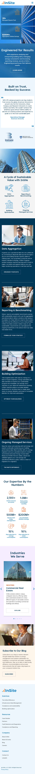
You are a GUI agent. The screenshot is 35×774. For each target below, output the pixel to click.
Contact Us (5, 755)
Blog (3, 742)
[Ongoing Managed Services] (26, 207)
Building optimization (8, 709)
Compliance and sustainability (11, 706)
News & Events (6, 739)
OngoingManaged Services (26, 211)
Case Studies (6, 718)
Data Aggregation (9, 195)
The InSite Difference (8, 700)
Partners (4, 721)
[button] (15, 618)
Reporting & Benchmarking (25, 195)
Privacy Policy (4, 769)
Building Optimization (9, 211)
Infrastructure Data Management (11, 703)
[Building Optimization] (9, 208)
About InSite (5, 736)
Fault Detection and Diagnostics (11, 724)
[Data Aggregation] (9, 191)
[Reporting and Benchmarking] (26, 191)
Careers (4, 745)
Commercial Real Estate (15, 589)
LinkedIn (4, 758)
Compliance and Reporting (10, 727)
